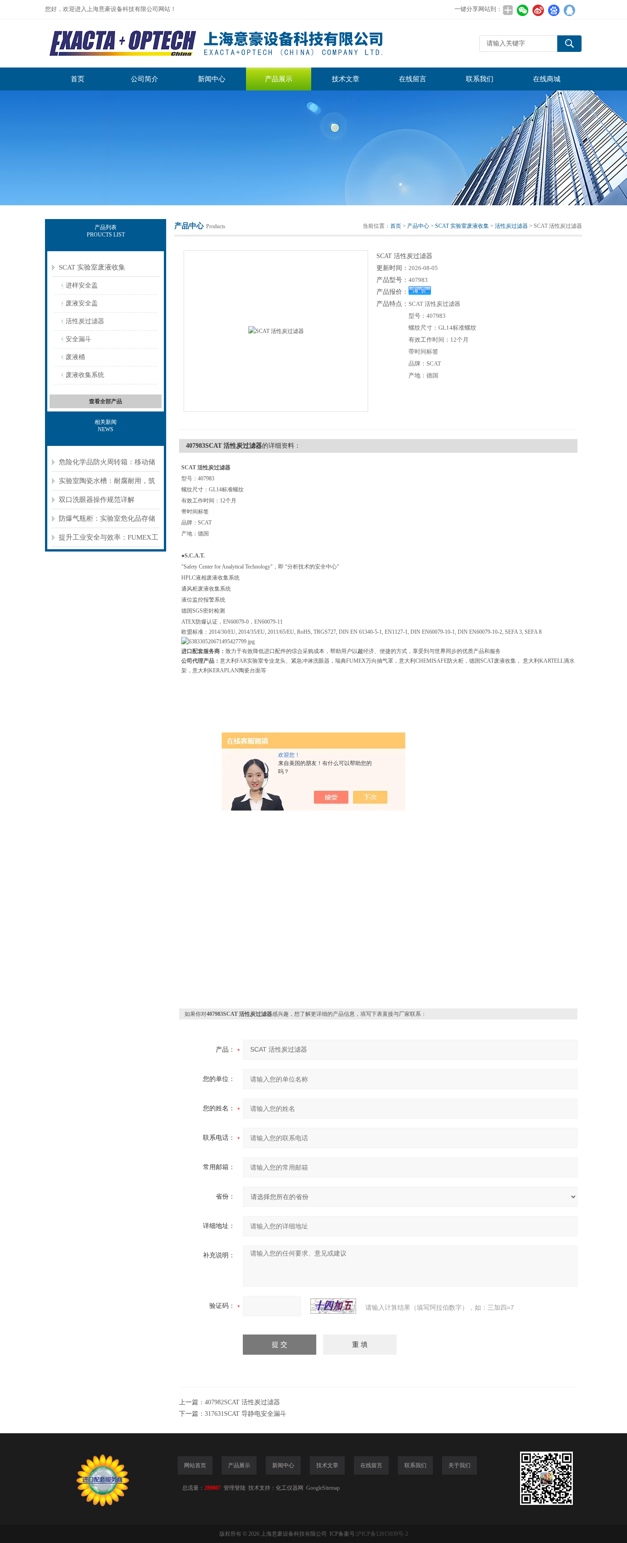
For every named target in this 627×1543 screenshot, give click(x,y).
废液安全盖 (82, 303)
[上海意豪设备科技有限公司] (217, 43)
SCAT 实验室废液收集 (92, 267)
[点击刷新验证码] (333, 1306)
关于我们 (459, 1465)
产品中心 (418, 226)
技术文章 (345, 79)
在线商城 (546, 79)
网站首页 (195, 1465)
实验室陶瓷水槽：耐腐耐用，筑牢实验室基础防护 (107, 483)
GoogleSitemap (323, 1488)
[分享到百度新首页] (553, 10)
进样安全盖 (82, 285)
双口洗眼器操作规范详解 (96, 499)
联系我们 (479, 79)
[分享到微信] (522, 10)
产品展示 (278, 79)
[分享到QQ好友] (569, 10)
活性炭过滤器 (85, 321)
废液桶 (75, 357)
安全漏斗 (78, 339)
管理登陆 (235, 1488)
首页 (77, 79)
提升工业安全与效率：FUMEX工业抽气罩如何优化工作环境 (108, 540)
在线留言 (412, 79)
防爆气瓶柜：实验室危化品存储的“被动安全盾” (107, 521)
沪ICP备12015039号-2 (382, 1534)
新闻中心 (211, 79)
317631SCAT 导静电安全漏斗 (245, 1413)
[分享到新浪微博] (538, 10)
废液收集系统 (85, 375)
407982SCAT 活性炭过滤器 (242, 1402)
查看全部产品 (105, 401)
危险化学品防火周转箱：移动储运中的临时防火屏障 (107, 465)
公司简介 (144, 79)
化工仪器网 (289, 1488)
